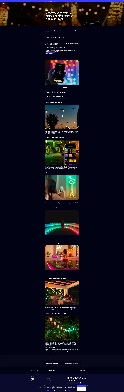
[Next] (59, 1)
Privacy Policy (48, 378)
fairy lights (66, 30)
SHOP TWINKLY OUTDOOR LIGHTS (50, 53)
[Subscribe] (80, 382)
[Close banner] (87, 385)
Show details (69, 390)
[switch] (54, 390)
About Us (32, 378)
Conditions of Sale (49, 380)
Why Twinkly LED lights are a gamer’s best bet (71, 363)
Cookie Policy (48, 379)
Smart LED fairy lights (48, 349)
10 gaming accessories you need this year (52, 363)
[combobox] (114, 1)
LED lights (59, 132)
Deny (81, 390)
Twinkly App (48, 43)
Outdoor (47, 10)
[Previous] (43, 1)
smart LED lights (65, 87)
